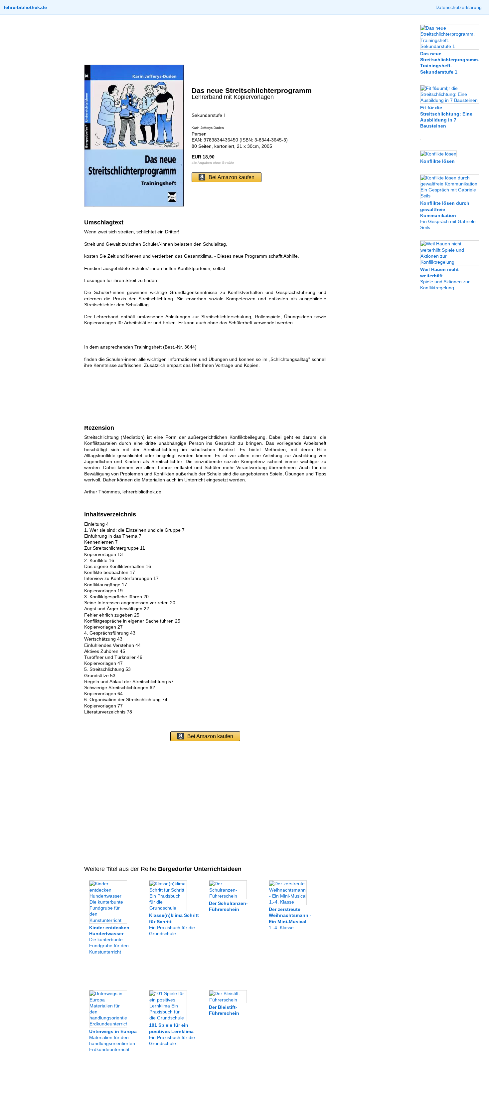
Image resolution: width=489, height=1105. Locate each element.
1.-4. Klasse (290, 918)
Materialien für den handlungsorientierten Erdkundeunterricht (113, 1040)
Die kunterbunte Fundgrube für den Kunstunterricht (109, 940)
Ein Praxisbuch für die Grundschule (172, 1034)
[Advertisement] (205, 40)
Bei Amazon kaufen (231, 177)
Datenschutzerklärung (458, 7)
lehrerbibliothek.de (25, 7)
